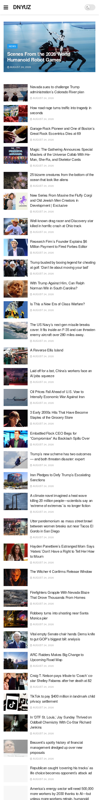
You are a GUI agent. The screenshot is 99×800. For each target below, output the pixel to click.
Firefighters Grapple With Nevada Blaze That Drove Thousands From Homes (59, 595)
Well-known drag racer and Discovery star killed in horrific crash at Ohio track (61, 223)
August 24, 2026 (20, 67)
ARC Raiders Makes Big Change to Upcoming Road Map (57, 657)
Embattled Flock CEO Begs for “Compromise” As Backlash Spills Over (59, 436)
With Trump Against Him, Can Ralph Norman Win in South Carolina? (57, 285)
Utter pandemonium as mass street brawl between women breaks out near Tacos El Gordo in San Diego (61, 525)
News (12, 46)
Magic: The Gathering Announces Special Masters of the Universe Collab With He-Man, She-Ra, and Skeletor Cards (61, 154)
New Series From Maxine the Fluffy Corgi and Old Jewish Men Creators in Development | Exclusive (61, 200)
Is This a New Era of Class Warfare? (57, 303)
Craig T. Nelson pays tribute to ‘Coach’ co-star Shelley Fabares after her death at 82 (61, 678)
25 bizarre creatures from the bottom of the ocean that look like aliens (62, 177)
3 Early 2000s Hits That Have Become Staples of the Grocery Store (59, 415)
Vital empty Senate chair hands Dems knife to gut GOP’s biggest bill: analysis (62, 636)
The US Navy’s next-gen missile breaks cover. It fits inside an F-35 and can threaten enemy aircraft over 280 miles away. (62, 329)
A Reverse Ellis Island (46, 349)
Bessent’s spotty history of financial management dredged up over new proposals (56, 747)
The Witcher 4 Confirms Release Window (61, 571)
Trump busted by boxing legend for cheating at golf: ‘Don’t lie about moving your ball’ (62, 265)
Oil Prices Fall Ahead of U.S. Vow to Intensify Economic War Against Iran (57, 394)
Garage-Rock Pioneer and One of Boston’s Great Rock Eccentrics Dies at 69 (62, 131)
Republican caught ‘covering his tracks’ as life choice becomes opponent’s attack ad (61, 770)
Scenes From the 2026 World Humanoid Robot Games (38, 56)
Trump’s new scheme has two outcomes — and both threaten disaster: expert (60, 456)
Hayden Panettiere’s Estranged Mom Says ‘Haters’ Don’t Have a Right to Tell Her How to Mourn (62, 551)
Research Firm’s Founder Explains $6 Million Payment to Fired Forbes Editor (58, 244)
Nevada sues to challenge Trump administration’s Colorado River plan (57, 89)
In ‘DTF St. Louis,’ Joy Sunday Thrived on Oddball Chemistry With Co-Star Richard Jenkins (61, 722)
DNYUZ (22, 7)
